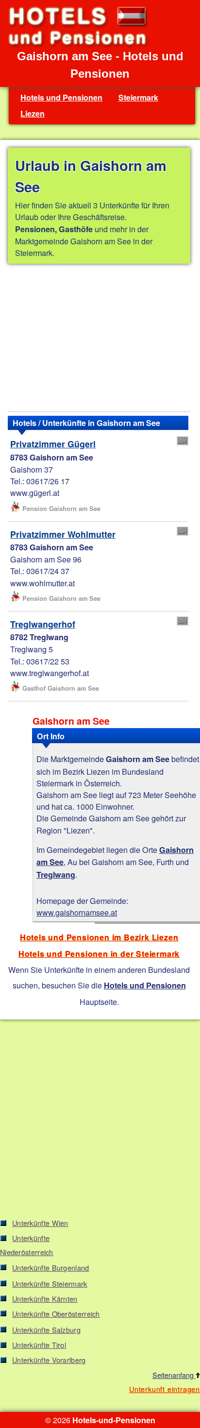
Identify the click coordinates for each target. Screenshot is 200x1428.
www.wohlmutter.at (42, 583)
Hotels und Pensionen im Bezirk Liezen (99, 937)
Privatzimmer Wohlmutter (63, 534)
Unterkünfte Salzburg (46, 1330)
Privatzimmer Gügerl (53, 444)
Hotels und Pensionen (61, 97)
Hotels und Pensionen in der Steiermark (99, 953)
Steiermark (138, 97)
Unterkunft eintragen (164, 1389)
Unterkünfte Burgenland (50, 1267)
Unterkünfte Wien (40, 1223)
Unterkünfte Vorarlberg (49, 1360)
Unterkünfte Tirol (39, 1345)
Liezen (32, 113)
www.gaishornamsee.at (76, 912)
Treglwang (55, 874)
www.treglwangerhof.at (49, 673)
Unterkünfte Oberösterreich (56, 1314)
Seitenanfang (174, 1375)
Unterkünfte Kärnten (45, 1298)
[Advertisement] (99, 340)
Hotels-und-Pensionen (113, 1420)
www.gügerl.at (34, 492)
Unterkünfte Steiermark (49, 1283)
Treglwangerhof (42, 624)
